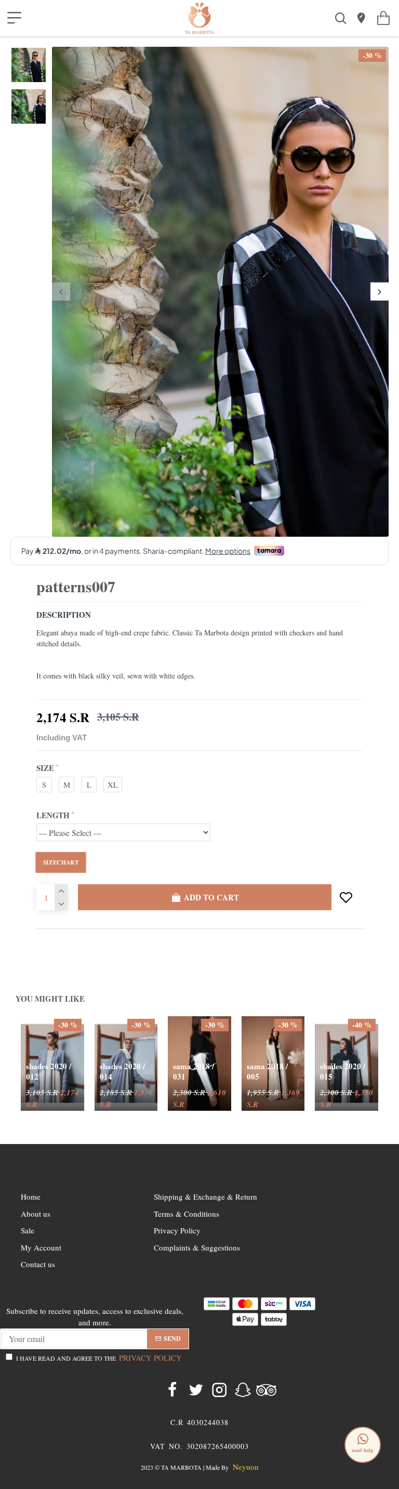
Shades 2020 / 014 (122, 1071)
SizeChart (60, 862)
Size (45, 768)
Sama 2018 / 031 (193, 1071)
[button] (61, 292)
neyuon (246, 1467)
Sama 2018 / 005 (267, 1071)
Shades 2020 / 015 (342, 1071)
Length (53, 815)
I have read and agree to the (99, 1357)
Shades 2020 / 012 (48, 1071)
